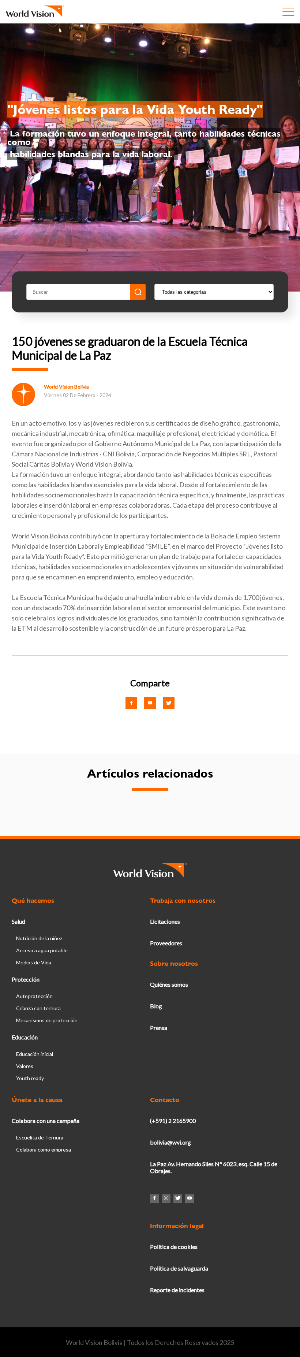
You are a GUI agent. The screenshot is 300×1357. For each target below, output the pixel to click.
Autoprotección (34, 996)
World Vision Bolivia (66, 386)
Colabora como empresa (43, 1149)
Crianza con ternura (38, 1008)
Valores (24, 1066)
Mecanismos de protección (47, 1020)
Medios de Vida (33, 962)
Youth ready (30, 1078)
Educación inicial (34, 1054)
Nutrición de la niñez (39, 938)
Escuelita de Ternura (39, 1137)
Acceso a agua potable (42, 950)
